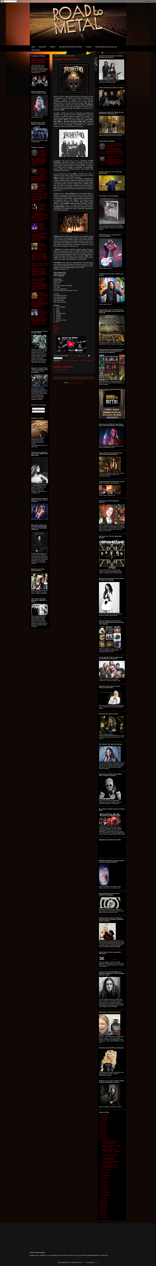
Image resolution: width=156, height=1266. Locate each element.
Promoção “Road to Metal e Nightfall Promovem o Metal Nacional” (39, 265)
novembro (105, 1170)
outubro (104, 1172)
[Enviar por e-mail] (55, 358)
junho (104, 1182)
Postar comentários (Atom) (76, 382)
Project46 (89, 360)
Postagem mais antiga (86, 378)
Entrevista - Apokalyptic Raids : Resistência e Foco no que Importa (39, 60)
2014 (102, 1202)
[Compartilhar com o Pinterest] (61, 358)
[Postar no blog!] (56, 358)
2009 (102, 1215)
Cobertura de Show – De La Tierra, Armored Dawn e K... (110, 1166)
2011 (102, 1210)
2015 (102, 1200)
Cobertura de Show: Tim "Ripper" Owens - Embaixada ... (111, 1151)
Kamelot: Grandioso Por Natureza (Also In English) (43, 312)
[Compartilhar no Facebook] (60, 358)
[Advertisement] (43, 1237)
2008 (102, 1217)
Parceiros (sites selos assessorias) (106, 47)
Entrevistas (42, 47)
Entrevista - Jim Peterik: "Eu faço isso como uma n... (110, 1142)
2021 (102, 1127)
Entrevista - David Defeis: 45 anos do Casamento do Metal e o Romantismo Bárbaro (39, 187)
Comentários (37, 411)
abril (103, 1187)
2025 (102, 1117)
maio (104, 1185)
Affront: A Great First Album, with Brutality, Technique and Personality (43, 153)
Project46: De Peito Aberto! (110, 1155)
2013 (102, 1205)
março (104, 1190)
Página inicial (74, 378)
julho (104, 1180)
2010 (102, 1212)
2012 (102, 1207)
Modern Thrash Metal (80, 360)
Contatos (88, 47)
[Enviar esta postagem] (89, 355)
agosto (104, 1177)
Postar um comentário (62, 370)
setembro (105, 1175)
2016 (102, 1198)
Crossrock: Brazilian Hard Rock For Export (43, 170)
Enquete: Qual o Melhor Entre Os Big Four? (39, 279)
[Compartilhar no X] (58, 358)
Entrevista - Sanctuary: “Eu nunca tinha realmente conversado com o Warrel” (39, 207)
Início (33, 47)
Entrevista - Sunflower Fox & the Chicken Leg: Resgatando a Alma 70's (39, 247)
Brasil (65, 360)
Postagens (36, 408)
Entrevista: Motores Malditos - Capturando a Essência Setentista (39, 227)
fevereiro (105, 1192)
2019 (102, 1132)
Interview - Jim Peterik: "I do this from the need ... (111, 1146)
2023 (102, 1122)
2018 (102, 1135)
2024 (102, 1120)
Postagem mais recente (61, 378)
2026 (102, 1115)
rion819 (84, 1262)
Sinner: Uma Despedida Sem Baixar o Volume (43, 294)
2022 (102, 1125)
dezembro (105, 1139)
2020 (102, 1130)
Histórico (53, 47)
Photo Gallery (36, 50)
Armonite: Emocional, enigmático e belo (108, 1158)
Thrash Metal (57, 362)
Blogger (96, 1262)
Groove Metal (71, 360)
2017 (62, 360)
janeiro (104, 1194)
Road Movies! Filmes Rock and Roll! (70, 47)
